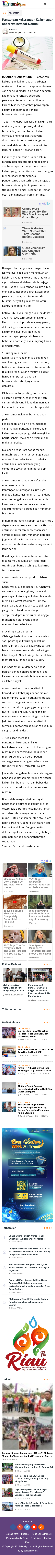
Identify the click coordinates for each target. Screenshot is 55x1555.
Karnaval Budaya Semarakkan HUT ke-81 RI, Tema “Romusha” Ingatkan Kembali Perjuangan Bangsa (27, 1454)
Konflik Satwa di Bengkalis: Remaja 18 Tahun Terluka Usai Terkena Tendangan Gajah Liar (29, 1267)
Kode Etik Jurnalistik (42, 1534)
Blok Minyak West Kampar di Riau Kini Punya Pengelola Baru (14, 988)
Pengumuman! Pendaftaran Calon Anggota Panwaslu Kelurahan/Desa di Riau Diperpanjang (39, 990)
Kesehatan (14, 13)
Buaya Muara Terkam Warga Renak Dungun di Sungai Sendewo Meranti (27, 1237)
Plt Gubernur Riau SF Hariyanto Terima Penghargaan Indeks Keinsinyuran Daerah (28, 1302)
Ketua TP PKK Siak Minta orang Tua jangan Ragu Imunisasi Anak (34, 1069)
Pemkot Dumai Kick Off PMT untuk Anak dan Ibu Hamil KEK (35, 1050)
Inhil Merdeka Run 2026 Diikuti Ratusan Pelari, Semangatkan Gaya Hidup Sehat (33, 1033)
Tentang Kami (11, 1534)
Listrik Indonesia (11, 853)
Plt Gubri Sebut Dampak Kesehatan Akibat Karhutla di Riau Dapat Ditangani (35, 1089)
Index (47, 964)
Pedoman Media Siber (17, 1538)
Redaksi (13, 29)
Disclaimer (36, 1538)
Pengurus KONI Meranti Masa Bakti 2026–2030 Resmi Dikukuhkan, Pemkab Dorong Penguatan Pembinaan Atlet (30, 1251)
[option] (15, 983)
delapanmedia (31, 1550)
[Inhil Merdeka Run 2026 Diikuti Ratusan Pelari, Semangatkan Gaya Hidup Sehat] (7, 1479)
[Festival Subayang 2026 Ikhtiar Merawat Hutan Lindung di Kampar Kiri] (7, 1467)
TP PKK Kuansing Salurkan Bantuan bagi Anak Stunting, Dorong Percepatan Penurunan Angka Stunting (33, 1108)
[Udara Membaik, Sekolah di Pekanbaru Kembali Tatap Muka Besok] (7, 1506)
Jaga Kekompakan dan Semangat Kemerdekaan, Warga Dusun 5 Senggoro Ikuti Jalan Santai (31, 1492)
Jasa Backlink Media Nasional (35, 1515)
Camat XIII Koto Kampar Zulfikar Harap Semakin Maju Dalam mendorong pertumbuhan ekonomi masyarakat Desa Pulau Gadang (29, 1284)
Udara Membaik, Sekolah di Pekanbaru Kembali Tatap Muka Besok (34, 1504)
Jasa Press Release (10, 1515)
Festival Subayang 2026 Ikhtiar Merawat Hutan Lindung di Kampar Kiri (34, 1465)
